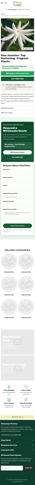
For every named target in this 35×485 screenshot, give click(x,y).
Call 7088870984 (17, 78)
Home (3, 14)
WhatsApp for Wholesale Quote (17, 73)
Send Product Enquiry (18, 226)
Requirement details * (10, 209)
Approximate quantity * (10, 193)
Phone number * (8, 177)
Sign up (28, 468)
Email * (5, 185)
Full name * (6, 169)
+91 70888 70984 (16, 435)
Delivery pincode (8, 201)
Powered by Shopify (17, 481)
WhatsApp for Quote (17, 152)
